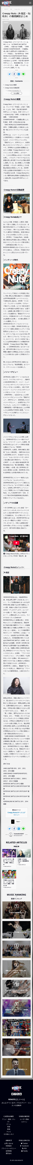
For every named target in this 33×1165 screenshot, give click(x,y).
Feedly (25, 1151)
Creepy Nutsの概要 (11, 85)
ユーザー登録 (24, 1119)
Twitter (25, 1143)
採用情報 (9, 1151)
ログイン (24, 1122)
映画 (8, 1129)
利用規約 (9, 1146)
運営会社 (9, 1153)
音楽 (8, 1127)
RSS (25, 1148)
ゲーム (9, 1124)
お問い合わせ (8, 1143)
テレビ (9, 1132)
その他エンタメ (9, 1134)
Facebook (25, 1146)
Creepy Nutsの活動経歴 (12, 88)
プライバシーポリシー (8, 1148)
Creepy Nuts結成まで (14, 91)
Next (18, 822)
